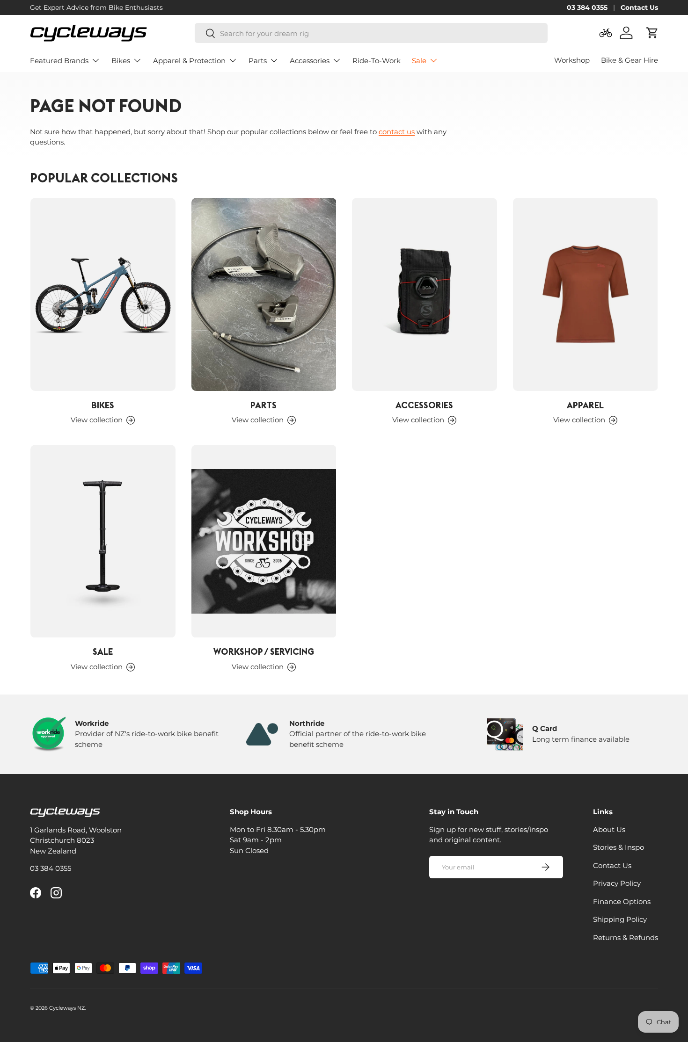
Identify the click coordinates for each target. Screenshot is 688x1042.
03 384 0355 (587, 7)
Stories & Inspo (618, 847)
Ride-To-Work (376, 60)
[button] (652, 32)
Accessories (309, 60)
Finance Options (622, 901)
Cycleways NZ (67, 1008)
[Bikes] (103, 294)
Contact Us (639, 7)
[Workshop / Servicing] (264, 541)
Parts (258, 60)
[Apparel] (585, 294)
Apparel (585, 405)
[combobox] (371, 33)
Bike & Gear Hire (629, 60)
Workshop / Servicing (263, 651)
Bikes (120, 60)
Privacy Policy (617, 883)
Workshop (572, 60)
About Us (609, 829)
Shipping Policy (620, 919)
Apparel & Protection (189, 60)
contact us (397, 131)
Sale (419, 60)
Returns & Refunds (625, 937)
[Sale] (103, 541)
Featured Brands (59, 60)
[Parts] (264, 294)
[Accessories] (424, 294)
